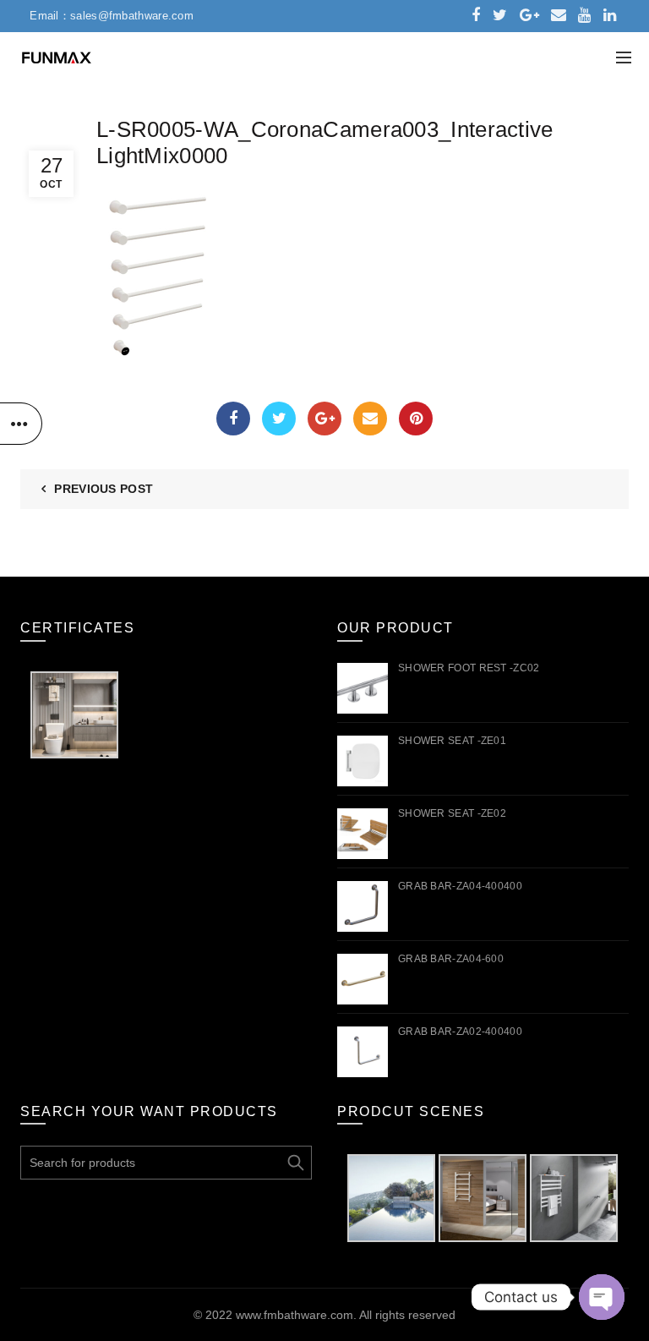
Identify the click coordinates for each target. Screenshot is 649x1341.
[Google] (324, 418)
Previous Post (103, 488)
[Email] (370, 418)
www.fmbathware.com (294, 1315)
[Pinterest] (416, 418)
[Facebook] (233, 418)
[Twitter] (279, 418)
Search (295, 1163)
